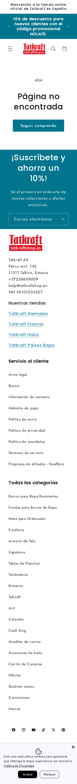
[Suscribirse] (62, 219)
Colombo (16, 619)
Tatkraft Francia (26, 324)
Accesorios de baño (25, 652)
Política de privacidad (27, 430)
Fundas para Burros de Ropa (33, 507)
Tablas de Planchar (24, 563)
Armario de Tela (22, 541)
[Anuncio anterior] (8, 26)
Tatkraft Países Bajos (32, 345)
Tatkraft (15, 596)
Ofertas (15, 675)
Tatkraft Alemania (28, 314)
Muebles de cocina (24, 641)
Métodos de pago (23, 408)
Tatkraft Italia (24, 335)
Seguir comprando (38, 125)
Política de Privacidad (19, 766)
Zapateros (17, 552)
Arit (12, 608)
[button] (10, 48)
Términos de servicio (26, 452)
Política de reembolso (27, 441)
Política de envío (23, 419)
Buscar (14, 385)
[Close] (73, 747)
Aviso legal (18, 374)
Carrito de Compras (25, 664)
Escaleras (16, 529)
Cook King (17, 630)
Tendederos (18, 574)
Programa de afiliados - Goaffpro (36, 464)
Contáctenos (19, 697)
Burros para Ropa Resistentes (33, 496)
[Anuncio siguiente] (68, 26)
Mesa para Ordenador (27, 518)
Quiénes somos (21, 686)
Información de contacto (29, 396)
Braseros (16, 585)
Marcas (14, 708)
